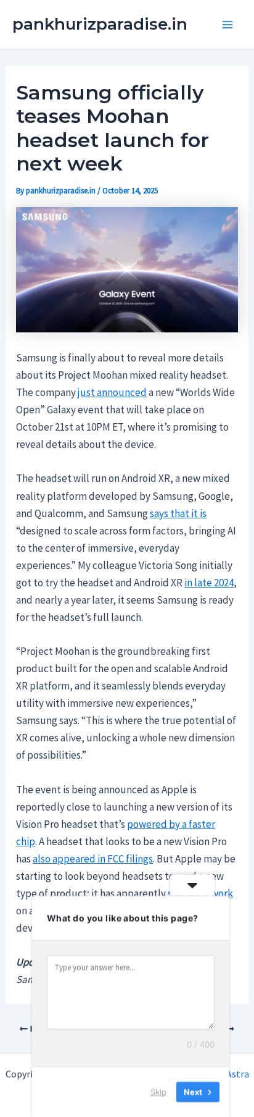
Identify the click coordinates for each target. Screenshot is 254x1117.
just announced (112, 392)
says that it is (178, 513)
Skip (158, 1092)
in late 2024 (209, 582)
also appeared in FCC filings (93, 859)
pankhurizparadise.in (99, 24)
